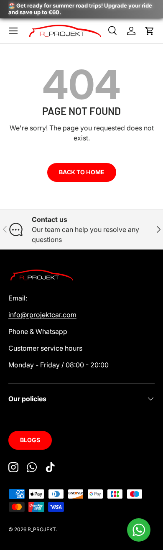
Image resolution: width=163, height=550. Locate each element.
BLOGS (30, 439)
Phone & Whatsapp (37, 331)
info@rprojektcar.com (42, 315)
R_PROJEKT (42, 529)
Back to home (81, 172)
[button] (149, 31)
